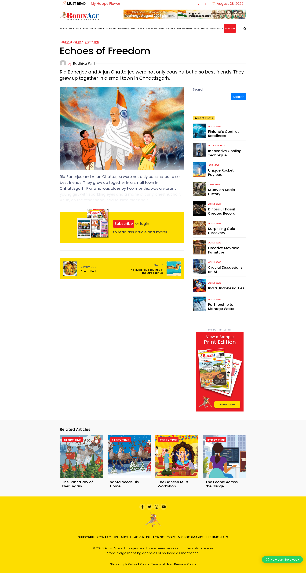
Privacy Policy (185, 564)
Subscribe (124, 223)
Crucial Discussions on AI (225, 269)
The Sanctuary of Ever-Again (77, 484)
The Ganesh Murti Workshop (173, 484)
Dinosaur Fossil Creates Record (221, 211)
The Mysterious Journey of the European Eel (146, 271)
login (144, 223)
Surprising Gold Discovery (221, 230)
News (63, 28)
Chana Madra (89, 271)
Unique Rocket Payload (221, 172)
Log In (204, 28)
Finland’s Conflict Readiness (223, 133)
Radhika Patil (84, 63)
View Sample (216, 28)
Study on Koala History (221, 191)
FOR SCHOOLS (164, 537)
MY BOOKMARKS (190, 537)
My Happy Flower (91, 3)
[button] (198, 3)
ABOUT (126, 537)
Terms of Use (161, 564)
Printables (136, 28)
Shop (196, 28)
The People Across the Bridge (222, 484)
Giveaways (151, 28)
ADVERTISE (142, 537)
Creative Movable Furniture (223, 250)
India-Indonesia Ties (226, 288)
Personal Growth (93, 28)
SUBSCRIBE (230, 28)
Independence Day (71, 42)
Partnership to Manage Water (221, 306)
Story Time (92, 42)
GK (70, 28)
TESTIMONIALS (217, 537)
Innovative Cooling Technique (224, 153)
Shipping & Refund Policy (129, 564)
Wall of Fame (166, 28)
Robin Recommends (116, 28)
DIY (78, 28)
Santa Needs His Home (124, 484)
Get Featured (184, 28)
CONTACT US (107, 537)
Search (198, 89)
